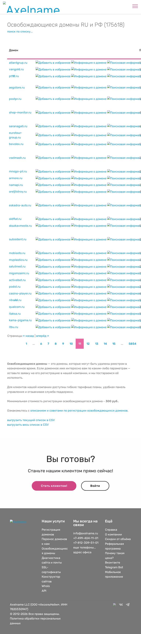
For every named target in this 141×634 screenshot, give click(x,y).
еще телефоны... (84, 547)
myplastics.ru (18, 260)
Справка (111, 529)
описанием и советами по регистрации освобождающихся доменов (79, 410)
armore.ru (15, 178)
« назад (28, 336)
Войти (95, 486)
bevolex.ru (16, 144)
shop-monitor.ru (20, 112)
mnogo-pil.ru (18, 171)
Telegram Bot (114, 567)
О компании (113, 534)
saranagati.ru (18, 126)
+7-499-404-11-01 (85, 538)
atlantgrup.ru (18, 62)
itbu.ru (13, 327)
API (44, 591)
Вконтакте (112, 562)
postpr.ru (15, 99)
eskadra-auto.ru (20, 205)
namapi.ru (16, 185)
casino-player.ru (20, 293)
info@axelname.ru (85, 533)
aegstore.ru (17, 87)
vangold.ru (16, 69)
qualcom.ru (17, 307)
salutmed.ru (17, 266)
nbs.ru (15, 300)
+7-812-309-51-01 (85, 542)
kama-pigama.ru (20, 320)
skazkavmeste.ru (20, 225)
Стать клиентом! (54, 486)
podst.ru (15, 286)
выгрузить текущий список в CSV (31, 420)
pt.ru (14, 76)
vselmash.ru (17, 158)
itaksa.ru (15, 313)
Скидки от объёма (118, 539)
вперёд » (42, 336)
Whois (46, 586)
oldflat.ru (15, 219)
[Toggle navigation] (135, 6)
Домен (13, 50)
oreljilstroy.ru (18, 191)
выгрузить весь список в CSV (28, 424)
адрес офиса (82, 552)
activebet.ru (17, 280)
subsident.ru (17, 239)
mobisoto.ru (17, 253)
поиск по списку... (20, 31)
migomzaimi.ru (19, 273)
